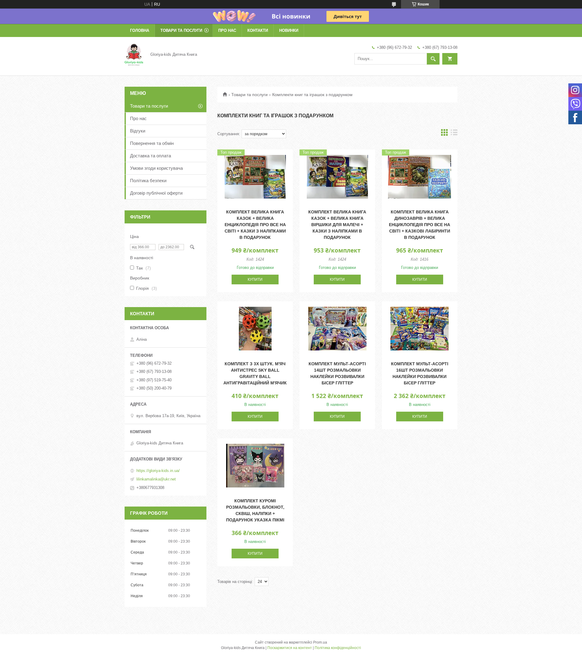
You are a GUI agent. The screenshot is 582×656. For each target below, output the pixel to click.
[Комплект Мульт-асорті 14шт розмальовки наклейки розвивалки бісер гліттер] (337, 328)
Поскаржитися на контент (289, 648)
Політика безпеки (148, 180)
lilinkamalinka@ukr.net (156, 479)
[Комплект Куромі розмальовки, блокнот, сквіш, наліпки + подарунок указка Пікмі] (255, 465)
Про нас (227, 30)
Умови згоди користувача (156, 168)
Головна (139, 30)
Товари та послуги (181, 30)
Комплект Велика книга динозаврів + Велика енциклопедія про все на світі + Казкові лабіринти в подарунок (419, 224)
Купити (255, 279)
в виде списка (454, 134)
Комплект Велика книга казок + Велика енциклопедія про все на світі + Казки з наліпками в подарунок (255, 224)
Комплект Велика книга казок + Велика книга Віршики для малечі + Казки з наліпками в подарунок (337, 224)
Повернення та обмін (152, 143)
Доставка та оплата (150, 155)
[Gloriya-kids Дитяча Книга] (134, 54)
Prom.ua (320, 642)
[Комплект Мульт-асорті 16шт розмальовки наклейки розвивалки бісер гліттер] (419, 328)
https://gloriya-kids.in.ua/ (158, 470)
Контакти (257, 30)
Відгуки (137, 130)
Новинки (288, 30)
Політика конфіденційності (338, 648)
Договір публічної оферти (156, 193)
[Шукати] (433, 59)
